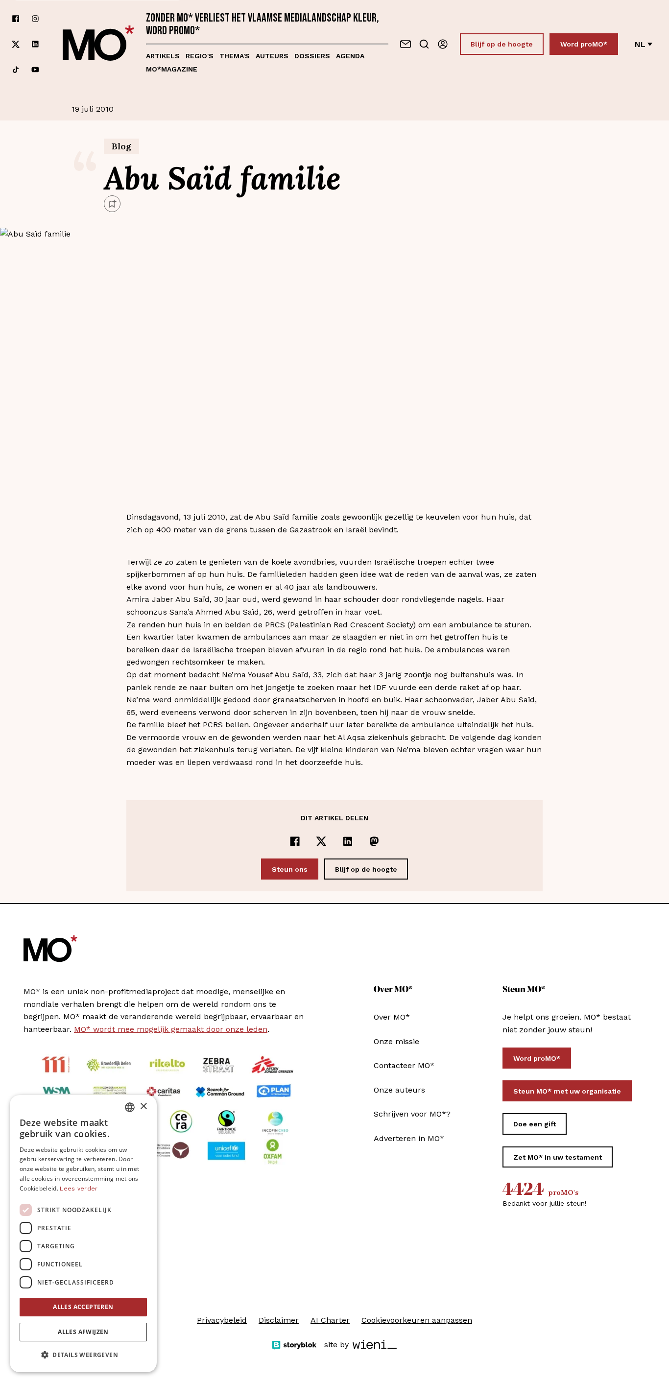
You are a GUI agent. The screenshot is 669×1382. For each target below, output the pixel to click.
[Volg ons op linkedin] (35, 44)
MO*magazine (171, 69)
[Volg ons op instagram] (35, 18)
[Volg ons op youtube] (35, 69)
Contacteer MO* (404, 1065)
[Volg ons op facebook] (16, 18)
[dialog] (83, 1233)
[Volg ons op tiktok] (16, 69)
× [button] (143, 1106)
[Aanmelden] (442, 44)
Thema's (234, 56)
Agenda (350, 56)
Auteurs (272, 56)
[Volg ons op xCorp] (16, 44)
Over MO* (392, 1017)
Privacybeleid (222, 1320)
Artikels (163, 56)
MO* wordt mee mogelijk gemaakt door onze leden (170, 1029)
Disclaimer (279, 1320)
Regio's (200, 56)
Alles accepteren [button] (83, 1307)
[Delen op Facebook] (294, 841)
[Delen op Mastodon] (374, 841)
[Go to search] (424, 44)
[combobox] (130, 1107)
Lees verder (78, 1188)
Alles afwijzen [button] (83, 1332)
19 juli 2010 (93, 109)
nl (640, 44)
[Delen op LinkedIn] (347, 841)
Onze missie (396, 1041)
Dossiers (312, 56)
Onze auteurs (399, 1090)
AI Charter (330, 1320)
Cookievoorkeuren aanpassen (416, 1320)
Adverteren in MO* (409, 1138)
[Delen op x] (321, 841)
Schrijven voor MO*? (412, 1114)
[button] (83, 1355)
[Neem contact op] (405, 44)
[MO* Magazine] (98, 44)
